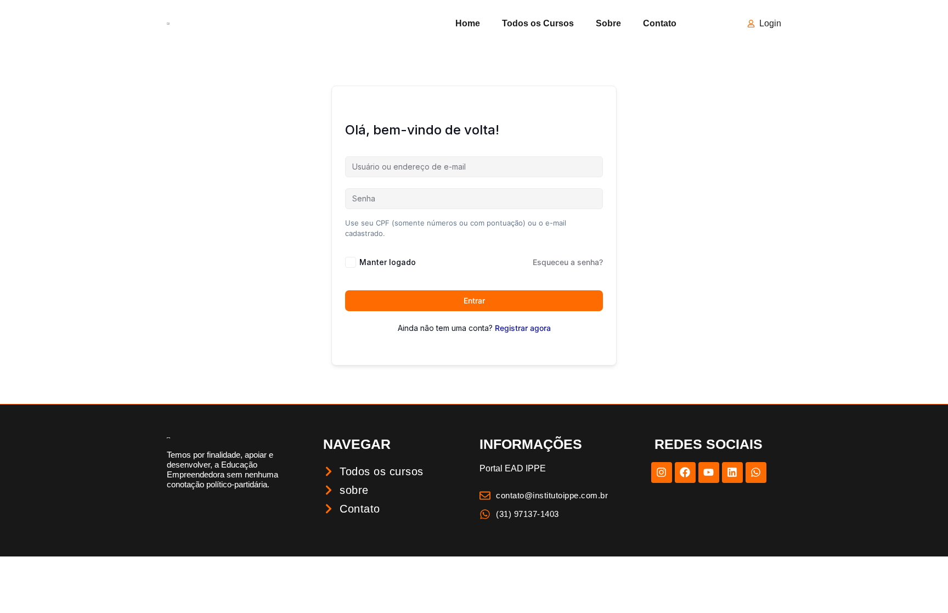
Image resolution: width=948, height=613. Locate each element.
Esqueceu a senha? (568, 262)
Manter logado (387, 262)
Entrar (474, 300)
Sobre (608, 23)
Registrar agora (523, 328)
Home (467, 23)
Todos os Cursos (538, 23)
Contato (659, 23)
